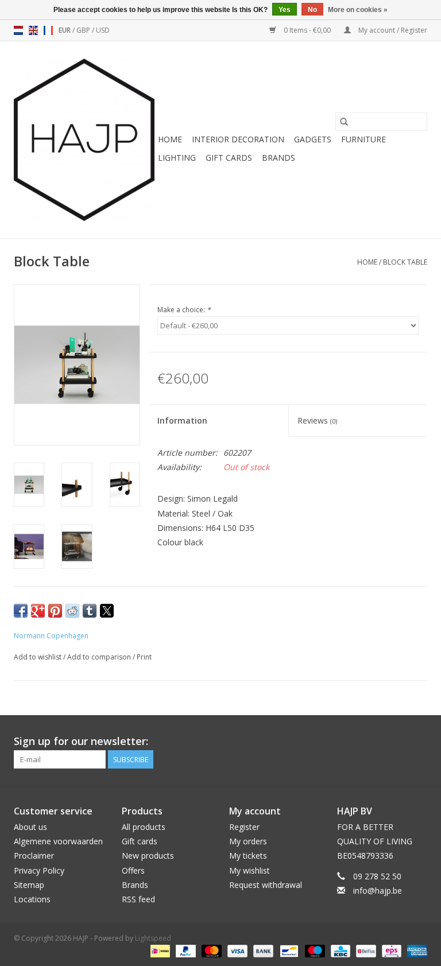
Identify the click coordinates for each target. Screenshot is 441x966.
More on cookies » (358, 10)
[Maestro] (314, 950)
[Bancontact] (287, 950)
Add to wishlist (38, 657)
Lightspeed (153, 938)
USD (103, 30)
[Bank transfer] (262, 950)
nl (18, 30)
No (312, 10)
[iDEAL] (159, 950)
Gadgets (312, 139)
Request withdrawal (265, 884)
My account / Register (392, 30)
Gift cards (229, 157)
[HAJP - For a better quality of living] (84, 140)
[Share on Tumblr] (89, 611)
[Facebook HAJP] (377, 741)
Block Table (405, 262)
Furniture (363, 139)
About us (30, 826)
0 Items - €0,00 (307, 30)
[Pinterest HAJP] (397, 741)
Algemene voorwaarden (58, 841)
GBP (84, 30)
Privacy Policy (39, 870)
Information (182, 420)
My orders (248, 841)
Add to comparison (100, 657)
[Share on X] (107, 611)
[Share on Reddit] (72, 611)
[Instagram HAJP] (418, 741)
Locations (32, 899)
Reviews (317, 420)
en (33, 30)
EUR (65, 30)
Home (170, 139)
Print (144, 657)
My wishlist (249, 870)
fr (48, 30)
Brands (278, 157)
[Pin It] (55, 611)
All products (143, 826)
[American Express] (415, 950)
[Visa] (236, 950)
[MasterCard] (210, 950)
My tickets (248, 855)
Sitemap (29, 884)
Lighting (177, 157)
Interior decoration (238, 139)
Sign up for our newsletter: (81, 741)
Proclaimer (34, 855)
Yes (284, 10)
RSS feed (138, 899)
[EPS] (390, 950)
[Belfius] (364, 950)
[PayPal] (185, 950)
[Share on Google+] (38, 611)
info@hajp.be (377, 890)
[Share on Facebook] (21, 611)
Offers (133, 870)
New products (148, 855)
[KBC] (339, 950)
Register (244, 826)
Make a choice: (184, 310)
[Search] (344, 121)
